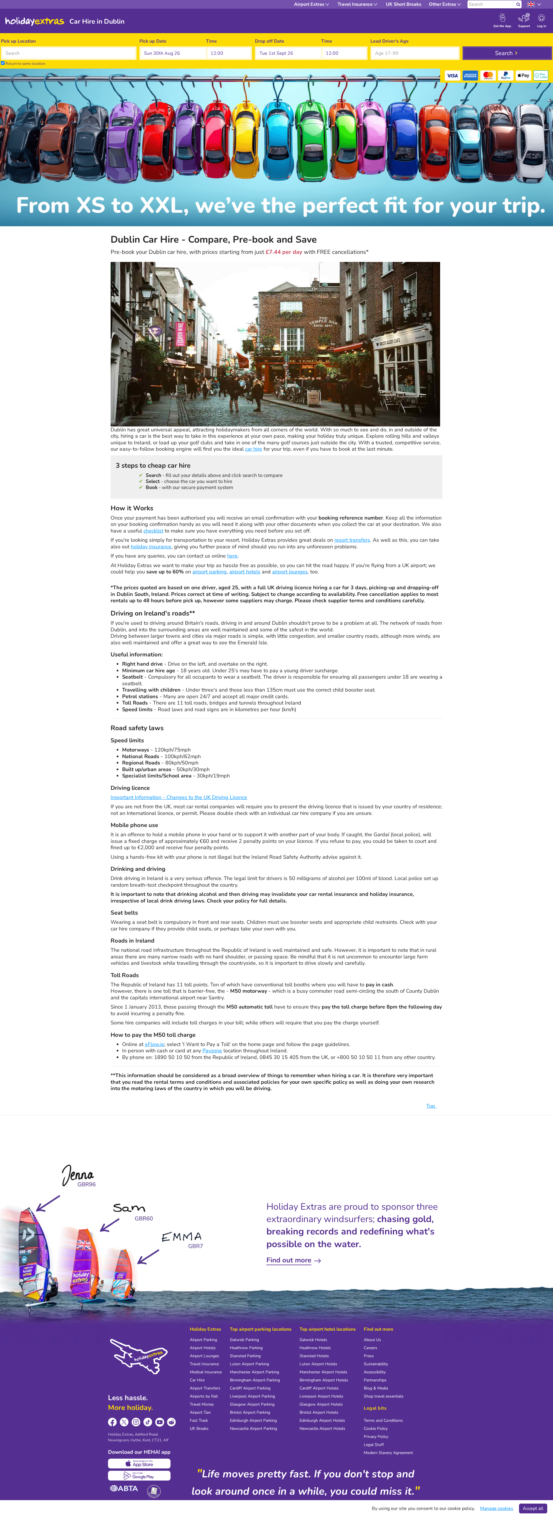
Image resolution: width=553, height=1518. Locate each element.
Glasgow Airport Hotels (321, 1404)
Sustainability (376, 1364)
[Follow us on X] (124, 1422)
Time (211, 41)
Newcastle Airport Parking (253, 1428)
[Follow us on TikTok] (147, 1422)
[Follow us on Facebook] (112, 1422)
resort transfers (352, 540)
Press (369, 1356)
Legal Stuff (374, 1444)
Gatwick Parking (244, 1340)
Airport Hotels (203, 1348)
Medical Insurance (206, 1372)
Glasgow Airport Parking (252, 1404)
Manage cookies (496, 1508)
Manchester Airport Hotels (323, 1372)
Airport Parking (203, 1340)
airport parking (209, 571)
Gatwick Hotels (313, 1340)
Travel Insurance (204, 1364)
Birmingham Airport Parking (255, 1380)
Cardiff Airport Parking (250, 1388)
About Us (372, 1340)
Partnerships (375, 1380)
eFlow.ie (154, 1044)
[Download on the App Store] (139, 1463)
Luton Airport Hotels (318, 1364)
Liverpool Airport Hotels (321, 1396)
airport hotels (244, 571)
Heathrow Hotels (315, 1348)
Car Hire (197, 1380)
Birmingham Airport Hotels (324, 1380)
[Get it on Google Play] (139, 1476)
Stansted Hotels (314, 1356)
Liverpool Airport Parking (252, 1396)
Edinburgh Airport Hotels (322, 1420)
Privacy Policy (376, 1436)
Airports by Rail (204, 1396)
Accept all (533, 1508)
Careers (370, 1348)
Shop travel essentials (384, 1396)
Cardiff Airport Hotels (319, 1388)
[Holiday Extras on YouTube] (159, 1422)
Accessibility (375, 1372)
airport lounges (290, 571)
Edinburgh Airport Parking (253, 1420)
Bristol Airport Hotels (319, 1412)
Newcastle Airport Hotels (322, 1428)
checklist (153, 530)
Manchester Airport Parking (254, 1372)
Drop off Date (269, 41)
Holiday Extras (35, 21)
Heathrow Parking (246, 1348)
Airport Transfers (205, 1388)
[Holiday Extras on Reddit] (171, 1422)
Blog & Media (376, 1388)
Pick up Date (152, 41)
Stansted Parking (245, 1356)
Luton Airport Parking (249, 1364)
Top (431, 1105)
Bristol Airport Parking (250, 1412)
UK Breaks (199, 1428)
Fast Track (199, 1420)
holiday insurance (151, 546)
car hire (253, 448)
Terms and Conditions (383, 1420)
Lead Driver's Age (389, 41)
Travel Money (202, 1404)
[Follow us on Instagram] (136, 1422)
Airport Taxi (200, 1412)
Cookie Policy (376, 1428)
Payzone (212, 1050)
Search (504, 53)
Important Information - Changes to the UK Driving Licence (179, 797)
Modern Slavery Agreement (388, 1452)
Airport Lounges (204, 1356)
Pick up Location (18, 41)
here (232, 555)
